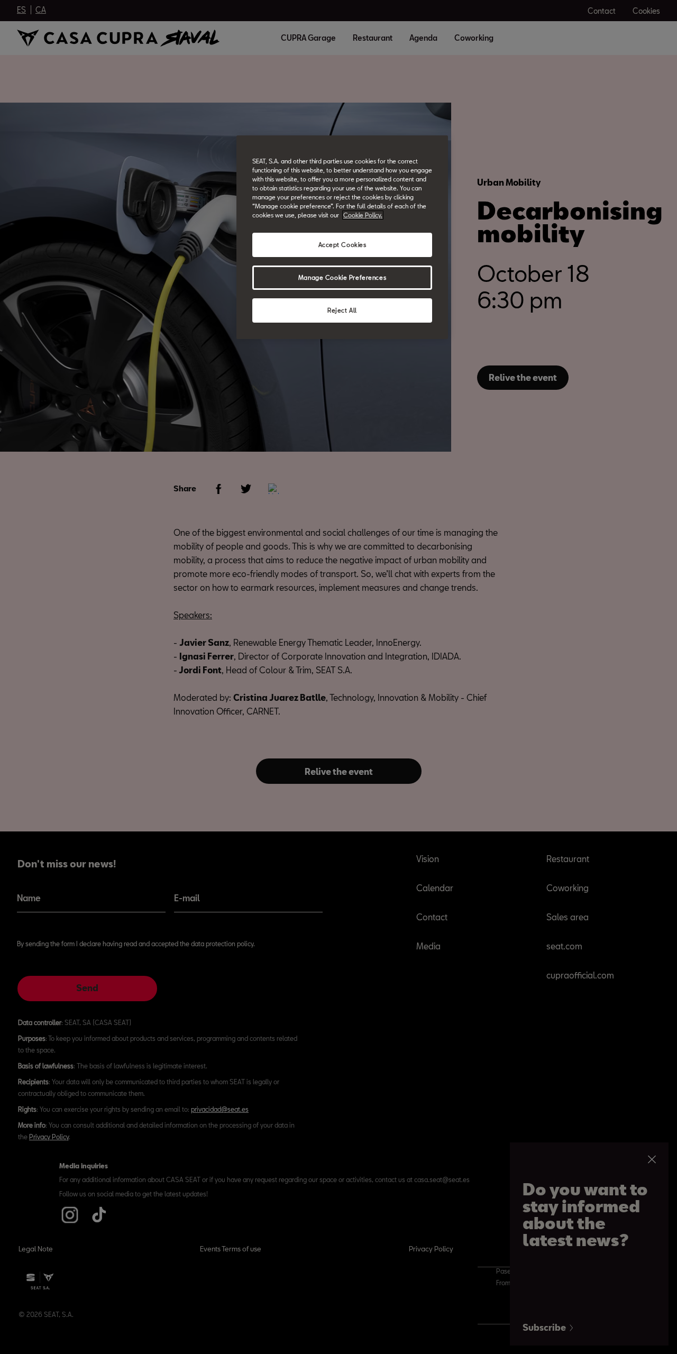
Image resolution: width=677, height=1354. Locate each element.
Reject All (342, 310)
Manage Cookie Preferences (342, 277)
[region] (342, 237)
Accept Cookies (342, 244)
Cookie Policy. (362, 215)
